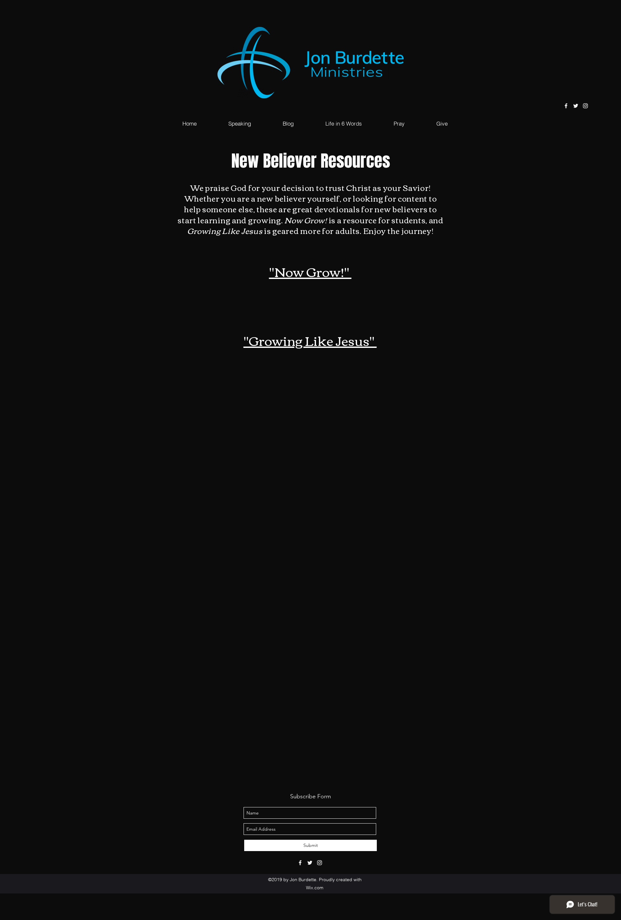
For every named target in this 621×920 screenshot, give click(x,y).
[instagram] (585, 106)
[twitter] (575, 106)
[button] (239, 123)
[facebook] (566, 106)
